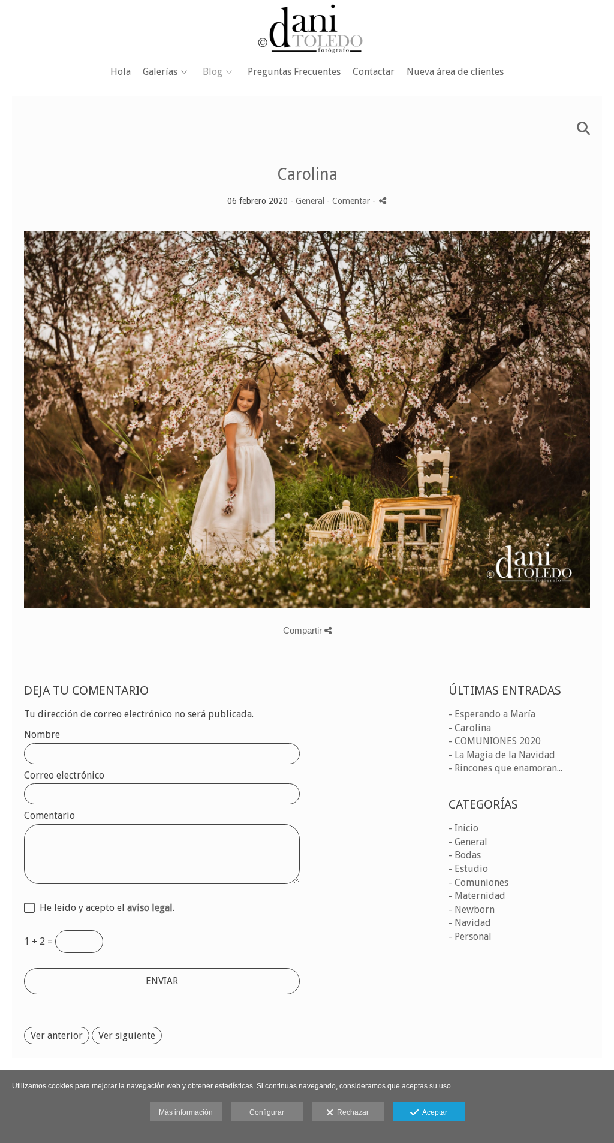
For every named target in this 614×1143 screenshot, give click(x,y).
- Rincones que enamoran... (505, 768)
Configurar (266, 1112)
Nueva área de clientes (455, 72)
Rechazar (351, 1112)
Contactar (374, 72)
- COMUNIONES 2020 (495, 741)
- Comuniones (478, 882)
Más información (186, 1112)
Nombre (42, 734)
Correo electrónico (64, 775)
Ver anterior (57, 1035)
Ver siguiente (126, 1035)
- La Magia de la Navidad (502, 755)
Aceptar (433, 1112)
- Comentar (349, 201)
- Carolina (470, 728)
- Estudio (468, 868)
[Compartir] (382, 200)
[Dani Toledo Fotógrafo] (307, 28)
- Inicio (463, 828)
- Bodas (465, 855)
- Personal (470, 936)
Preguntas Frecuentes (294, 72)
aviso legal (150, 907)
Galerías (160, 72)
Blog (212, 72)
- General (468, 842)
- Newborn (472, 909)
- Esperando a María (492, 714)
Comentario (49, 815)
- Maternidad (477, 895)
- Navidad (470, 922)
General (310, 201)
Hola (120, 72)
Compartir (303, 630)
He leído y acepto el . (104, 908)
